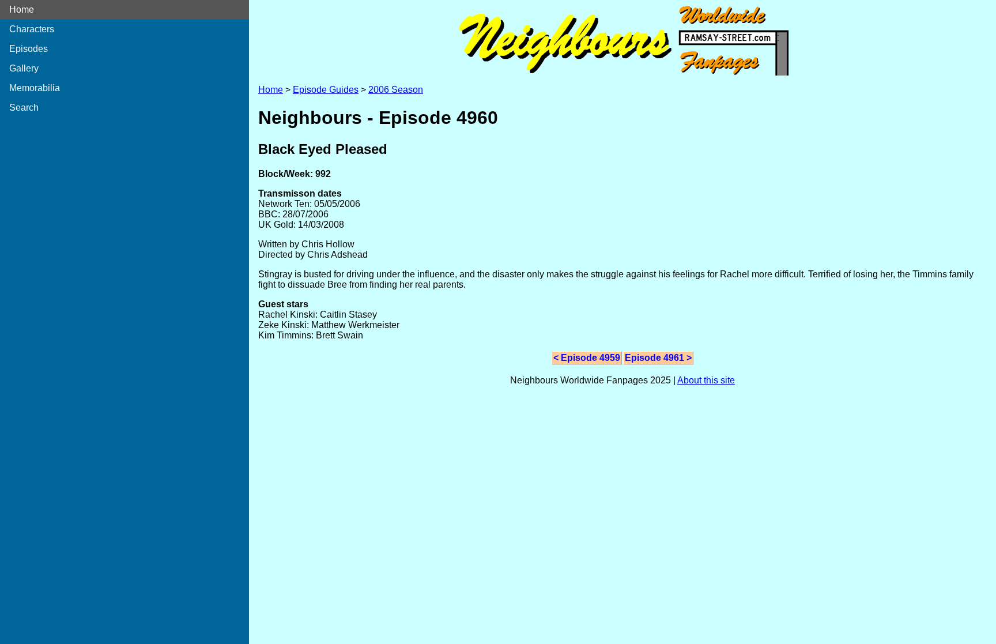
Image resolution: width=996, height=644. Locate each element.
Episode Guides (326, 90)
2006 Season (395, 90)
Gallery (24, 68)
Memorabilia (34, 88)
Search (24, 107)
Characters (31, 29)
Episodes (28, 49)
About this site (706, 380)
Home (21, 9)
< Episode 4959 (586, 358)
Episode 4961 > (658, 358)
